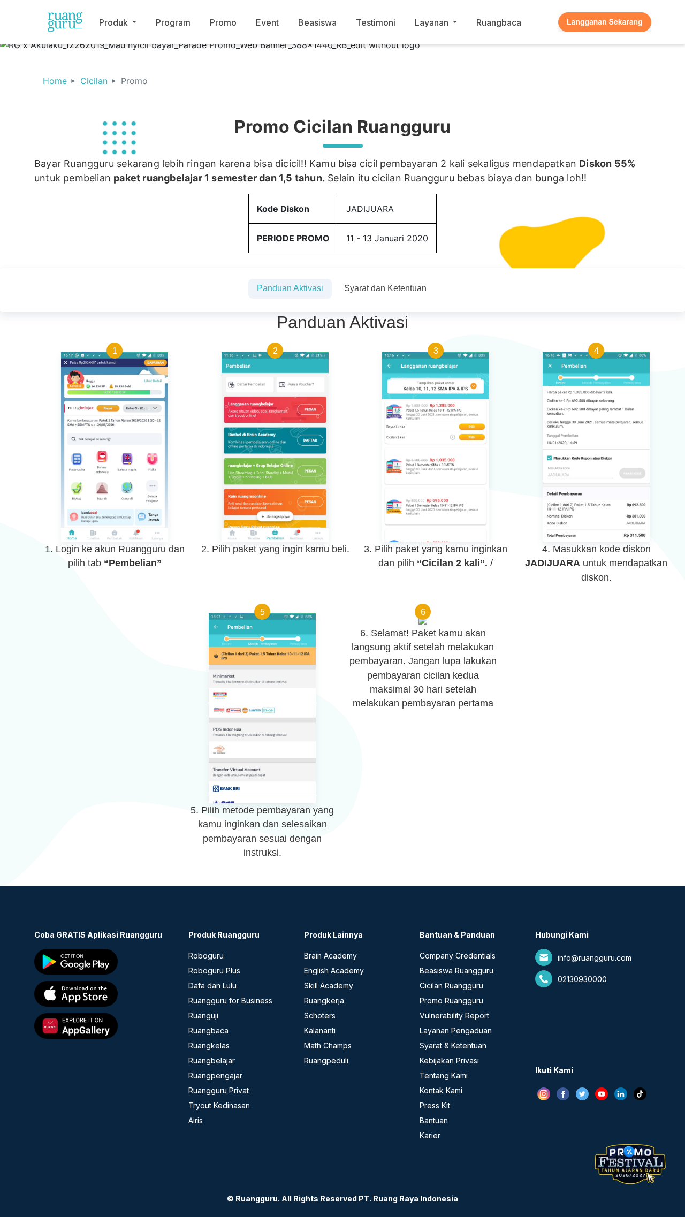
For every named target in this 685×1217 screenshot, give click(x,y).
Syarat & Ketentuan (453, 1045)
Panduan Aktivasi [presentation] (290, 288)
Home (55, 80)
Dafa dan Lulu (212, 985)
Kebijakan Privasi (449, 1060)
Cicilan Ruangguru (451, 985)
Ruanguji (203, 1015)
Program (173, 22)
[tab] (290, 289)
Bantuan (434, 1120)
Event (267, 22)
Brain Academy (330, 955)
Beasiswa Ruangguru (456, 970)
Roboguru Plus (214, 970)
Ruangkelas (209, 1045)
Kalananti (320, 1030)
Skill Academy (328, 985)
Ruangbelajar (211, 1060)
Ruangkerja (324, 1000)
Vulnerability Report (454, 1015)
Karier (430, 1135)
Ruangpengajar (215, 1075)
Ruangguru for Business (230, 1000)
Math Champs (328, 1045)
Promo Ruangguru (451, 1000)
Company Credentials (458, 955)
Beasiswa (317, 22)
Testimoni (375, 22)
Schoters (320, 1015)
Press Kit (435, 1105)
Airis (195, 1120)
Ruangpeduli (326, 1060)
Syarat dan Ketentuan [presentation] (385, 288)
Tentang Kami (444, 1075)
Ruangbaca (498, 22)
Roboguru (206, 955)
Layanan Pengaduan (456, 1030)
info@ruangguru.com (594, 957)
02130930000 (582, 979)
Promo (223, 22)
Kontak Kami (441, 1090)
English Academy (334, 970)
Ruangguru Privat (218, 1090)
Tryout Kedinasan (219, 1105)
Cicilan (94, 80)
